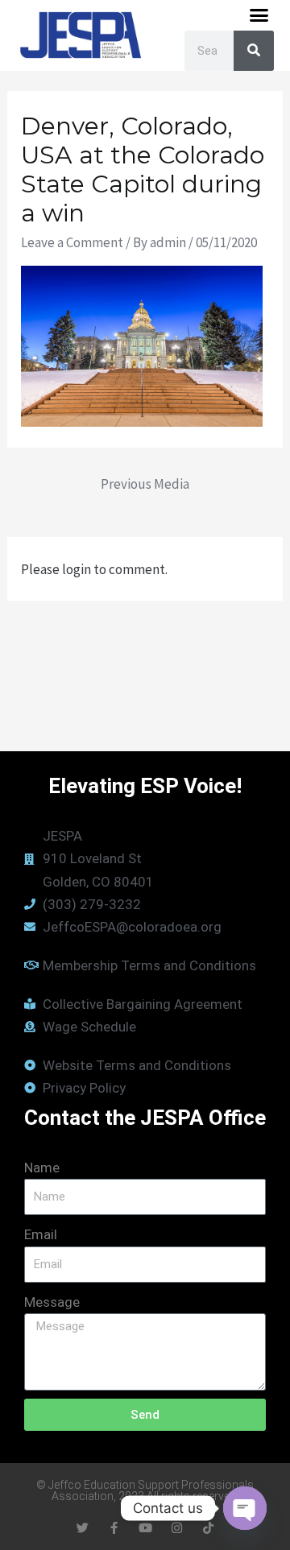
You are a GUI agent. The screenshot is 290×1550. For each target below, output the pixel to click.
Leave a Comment (72, 242)
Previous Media (145, 484)
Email (40, 1234)
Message (52, 1302)
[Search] (254, 51)
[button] (259, 15)
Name (42, 1167)
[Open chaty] (245, 1508)
